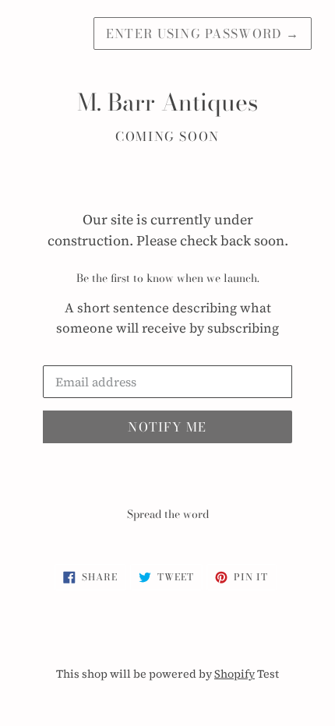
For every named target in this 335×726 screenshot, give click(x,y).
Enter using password (202, 33)
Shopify (234, 674)
